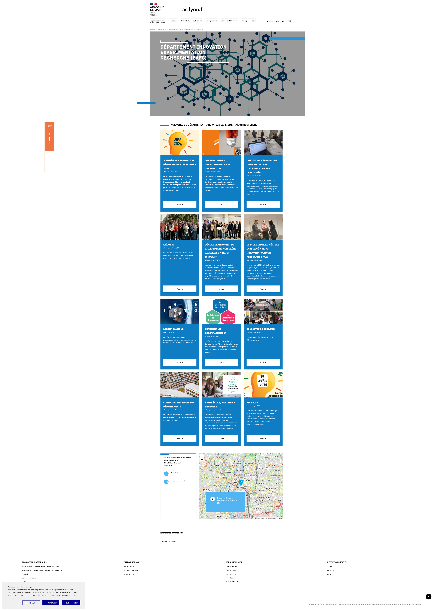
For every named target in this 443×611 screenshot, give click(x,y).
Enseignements (211, 21)
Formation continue (169, 541)
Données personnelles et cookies (64, 592)
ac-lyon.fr (193, 9)
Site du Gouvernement (132, 570)
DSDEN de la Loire (232, 578)
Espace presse (231, 570)
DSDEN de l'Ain (231, 574)
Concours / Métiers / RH (229, 21)
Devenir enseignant (29, 578)
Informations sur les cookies (347, 605)
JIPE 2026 (252, 402)
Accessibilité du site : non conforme (409, 605)
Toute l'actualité (231, 567)
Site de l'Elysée (129, 567)
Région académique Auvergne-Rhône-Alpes (158, 21)
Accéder (180, 204)
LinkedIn (330, 574)
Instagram (331, 570)
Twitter (329, 567)
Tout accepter (71, 602)
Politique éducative (249, 21)
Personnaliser (31, 602)
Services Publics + (130, 574)
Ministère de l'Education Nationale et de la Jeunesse (40, 567)
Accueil (152, 29)
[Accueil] (161, 9)
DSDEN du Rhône (232, 581)
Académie (173, 21)
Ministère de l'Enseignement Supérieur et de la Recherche (42, 570)
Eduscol (25, 574)
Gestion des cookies (364, 605)
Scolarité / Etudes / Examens (191, 21)
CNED (24, 581)
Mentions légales (331, 605)
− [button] (202, 459)
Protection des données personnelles (384, 605)
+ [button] (202, 455)
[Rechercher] (283, 21)
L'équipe (168, 244)
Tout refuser (51, 602)
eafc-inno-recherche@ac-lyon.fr (181, 481)
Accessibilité (290, 21)
